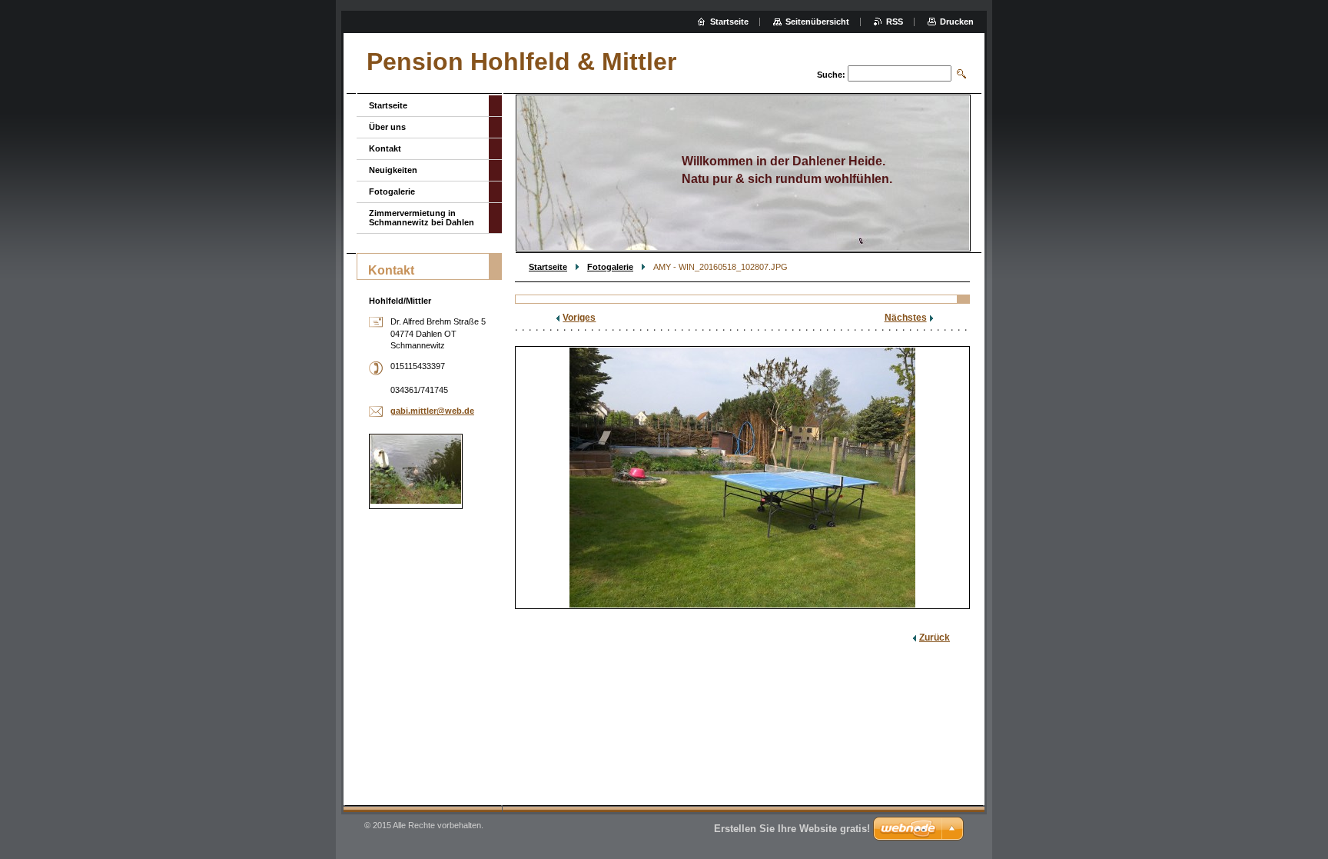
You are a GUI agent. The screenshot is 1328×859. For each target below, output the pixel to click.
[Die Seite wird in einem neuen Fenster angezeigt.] (742, 477)
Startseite (548, 266)
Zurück (934, 637)
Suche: (831, 74)
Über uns (387, 127)
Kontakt (385, 148)
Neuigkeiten (393, 170)
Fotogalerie (610, 266)
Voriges (579, 317)
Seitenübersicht (817, 21)
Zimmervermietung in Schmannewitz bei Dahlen (421, 217)
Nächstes (906, 317)
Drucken (957, 21)
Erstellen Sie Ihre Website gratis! (792, 828)
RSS (894, 21)
